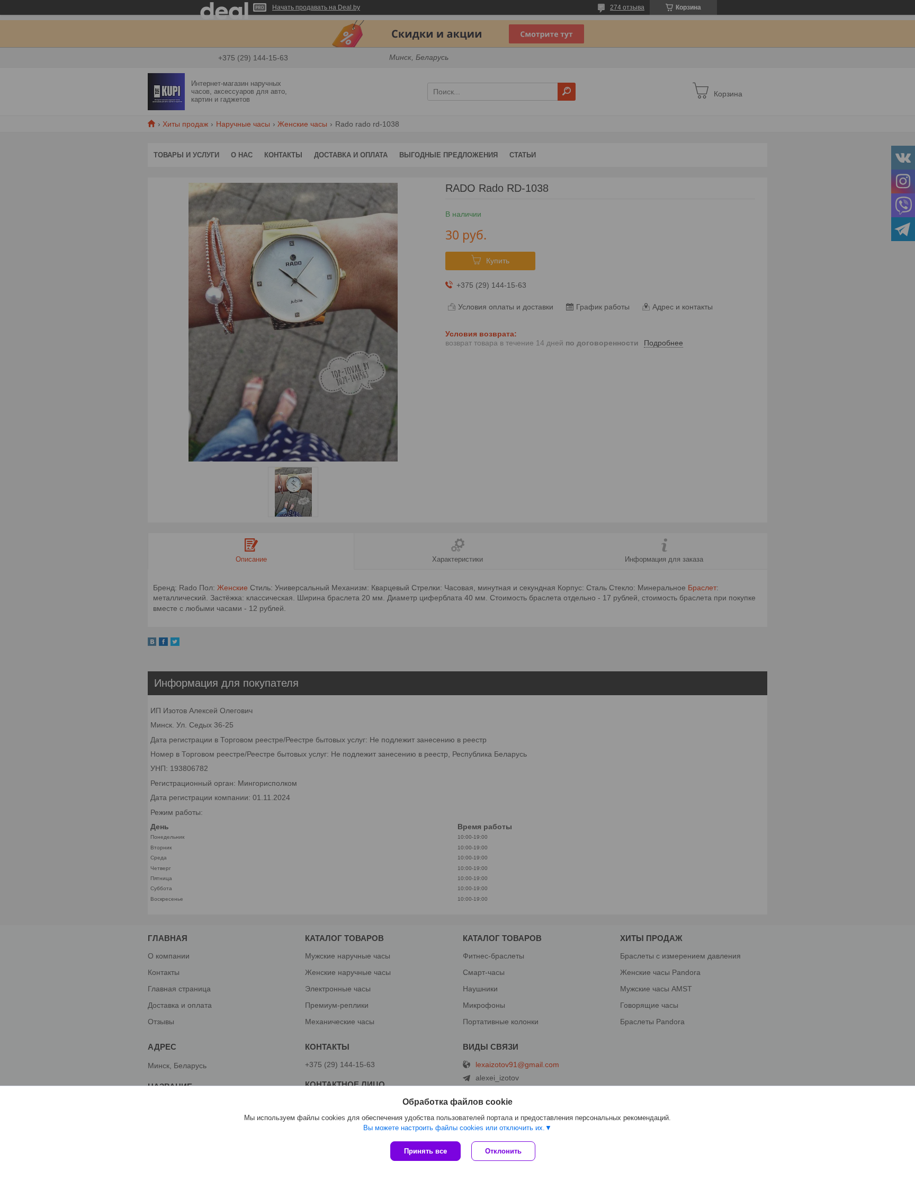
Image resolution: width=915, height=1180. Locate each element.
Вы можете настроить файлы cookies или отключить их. (454, 1128)
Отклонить (503, 1151)
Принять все (425, 1151)
